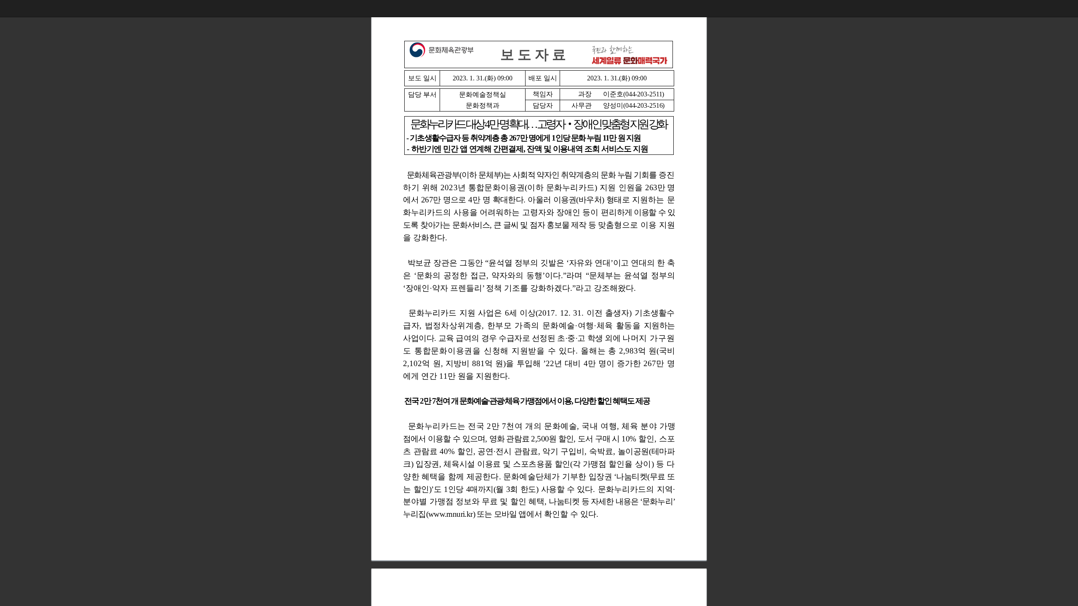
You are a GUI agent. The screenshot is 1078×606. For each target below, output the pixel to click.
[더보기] (1069, 8)
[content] (539, 303)
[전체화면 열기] (1052, 8)
